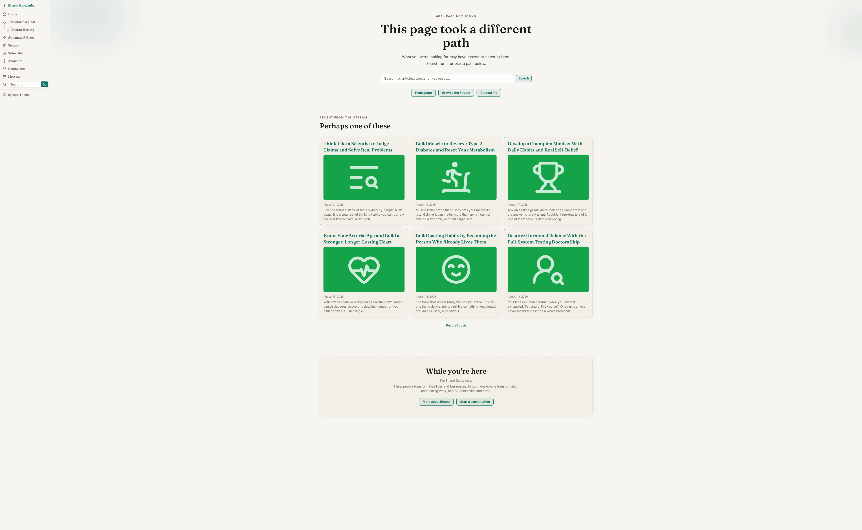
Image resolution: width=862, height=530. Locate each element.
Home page (423, 92)
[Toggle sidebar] (4, 84)
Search (524, 78)
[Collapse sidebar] (4, 5)
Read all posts (456, 325)
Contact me (488, 92)
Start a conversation (475, 401)
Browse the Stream (456, 92)
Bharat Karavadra (21, 5)
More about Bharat (436, 401)
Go (44, 84)
